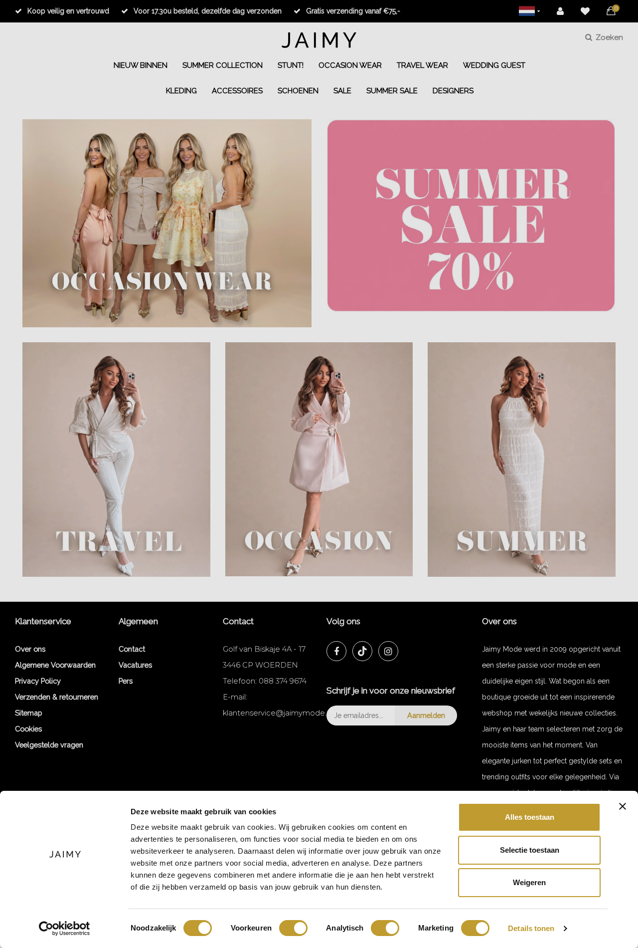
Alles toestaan (529, 817)
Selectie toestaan (529, 850)
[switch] (293, 928)
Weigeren (529, 882)
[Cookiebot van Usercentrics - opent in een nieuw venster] (64, 928)
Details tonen (531, 928)
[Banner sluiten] (622, 806)
